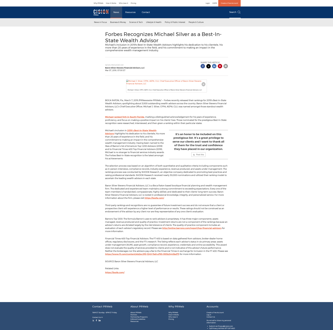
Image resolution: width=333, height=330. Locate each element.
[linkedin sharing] (214, 66)
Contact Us (96, 317)
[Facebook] (96, 320)
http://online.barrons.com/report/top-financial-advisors (192, 228)
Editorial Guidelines (137, 319)
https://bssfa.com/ (154, 198)
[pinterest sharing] (220, 66)
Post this (200, 154)
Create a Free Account (229, 3)
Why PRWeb (98, 3)
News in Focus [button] (100, 22)
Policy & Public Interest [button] (175, 22)
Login (208, 3)
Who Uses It (123, 3)
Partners (133, 315)
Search (232, 12)
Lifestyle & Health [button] (153, 22)
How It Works (111, 3)
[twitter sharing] (208, 66)
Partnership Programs (139, 317)
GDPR (214, 3)
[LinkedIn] (99, 320)
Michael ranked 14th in (124, 117)
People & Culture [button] (196, 22)
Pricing (133, 3)
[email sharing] (225, 66)
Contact (146, 12)
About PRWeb (135, 313)
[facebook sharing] (203, 66)
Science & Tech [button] (136, 22)
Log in (209, 315)
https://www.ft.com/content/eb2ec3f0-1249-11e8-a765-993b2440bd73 (142, 254)
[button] (166, 82)
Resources (130, 12)
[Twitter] (93, 320)
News (116, 12)
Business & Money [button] (118, 22)
